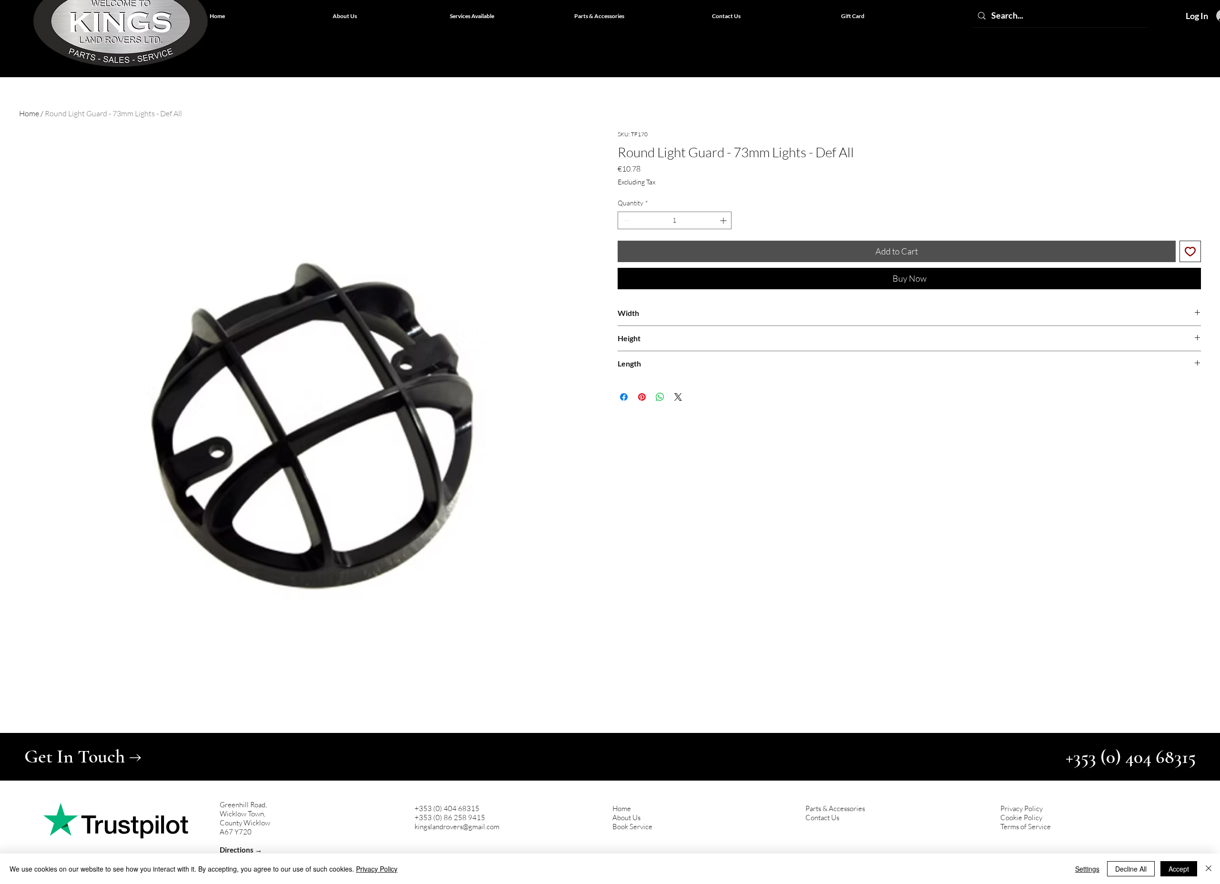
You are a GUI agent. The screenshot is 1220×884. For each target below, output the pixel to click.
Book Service (632, 826)
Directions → (241, 849)
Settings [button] (1087, 869)
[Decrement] (625, 220)
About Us (626, 817)
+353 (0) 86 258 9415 (450, 817)
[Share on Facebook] (624, 397)
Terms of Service (1025, 826)
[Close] (1208, 868)
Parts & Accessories (835, 808)
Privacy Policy (1021, 808)
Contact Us (822, 817)
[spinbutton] (674, 220)
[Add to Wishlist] (1190, 251)
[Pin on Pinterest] (642, 397)
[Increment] (724, 220)
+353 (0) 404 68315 (447, 808)
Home (29, 113)
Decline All (1131, 869)
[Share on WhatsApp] (660, 397)
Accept (1179, 869)
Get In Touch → (83, 756)
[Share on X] (678, 397)
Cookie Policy (1021, 817)
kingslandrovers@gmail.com (457, 826)
